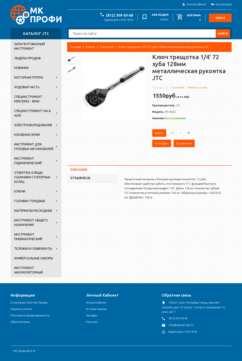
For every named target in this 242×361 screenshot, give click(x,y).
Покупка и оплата (21, 309)
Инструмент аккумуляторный (28, 270)
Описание (78, 169)
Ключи (19, 191)
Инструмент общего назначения (31, 222)
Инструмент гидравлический (28, 161)
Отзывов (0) (80, 178)
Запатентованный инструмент (29, 46)
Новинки (21, 68)
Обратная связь (20, 321)
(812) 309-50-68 (119, 15)
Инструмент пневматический (28, 237)
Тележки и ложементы (33, 248)
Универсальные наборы (33, 258)
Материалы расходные (33, 210)
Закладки (91, 315)
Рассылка (92, 321)
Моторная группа (28, 77)
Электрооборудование (33, 125)
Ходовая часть (27, 87)
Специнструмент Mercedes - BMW (28, 99)
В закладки (161, 143)
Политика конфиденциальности (30, 315)
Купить (159, 133)
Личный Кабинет (96, 302)
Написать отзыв (197, 87)
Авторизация (224, 4)
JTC (178, 105)
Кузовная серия (27, 134)
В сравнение (184, 143)
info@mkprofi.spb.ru (181, 325)
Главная (75, 47)
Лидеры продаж (27, 58)
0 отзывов (177, 87)
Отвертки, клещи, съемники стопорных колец (32, 177)
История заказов (96, 309)
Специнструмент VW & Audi (32, 113)
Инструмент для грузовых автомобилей (33, 147)
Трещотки (106, 47)
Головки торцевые (29, 201)
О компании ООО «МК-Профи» (29, 302)
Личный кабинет (196, 4)
